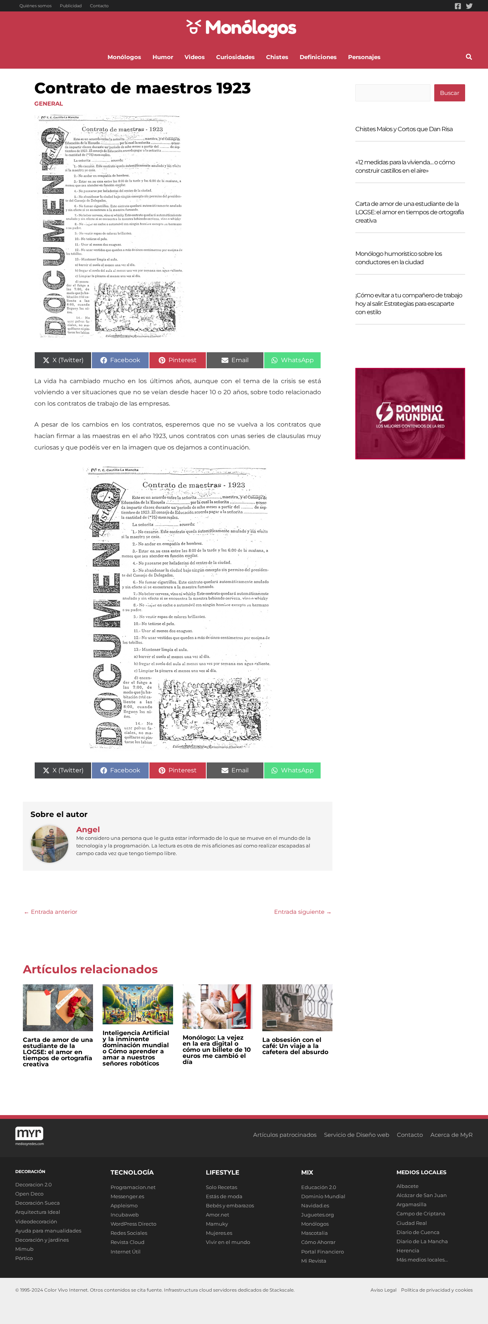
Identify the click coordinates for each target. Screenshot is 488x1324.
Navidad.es (315, 1205)
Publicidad (71, 5)
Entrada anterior (50, 911)
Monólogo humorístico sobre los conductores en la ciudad (398, 258)
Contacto (99, 5)
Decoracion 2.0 (33, 1184)
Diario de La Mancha (422, 1241)
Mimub (24, 1249)
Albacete (407, 1186)
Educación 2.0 (318, 1187)
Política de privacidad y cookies (437, 1290)
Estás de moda (224, 1196)
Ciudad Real (411, 1223)
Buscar (449, 92)
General (48, 103)
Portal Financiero (322, 1252)
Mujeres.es (219, 1233)
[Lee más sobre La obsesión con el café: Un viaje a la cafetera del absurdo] (297, 1007)
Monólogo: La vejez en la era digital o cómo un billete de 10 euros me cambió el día (217, 1050)
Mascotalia (314, 1233)
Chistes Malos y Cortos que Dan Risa (404, 129)
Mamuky (217, 1224)
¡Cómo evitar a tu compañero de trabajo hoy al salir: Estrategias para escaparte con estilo (408, 304)
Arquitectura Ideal (37, 1212)
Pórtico (24, 1258)
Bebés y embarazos (230, 1205)
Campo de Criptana (420, 1213)
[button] (469, 58)
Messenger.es (127, 1196)
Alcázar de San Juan (421, 1195)
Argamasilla (411, 1204)
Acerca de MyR (451, 1134)
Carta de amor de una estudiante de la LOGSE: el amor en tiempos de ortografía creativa (58, 1052)
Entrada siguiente (303, 911)
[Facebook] (457, 6)
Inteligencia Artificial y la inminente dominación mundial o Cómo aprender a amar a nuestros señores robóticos (136, 1048)
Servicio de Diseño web (356, 1134)
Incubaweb (125, 1215)
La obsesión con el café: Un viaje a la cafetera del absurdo (295, 1046)
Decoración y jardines (42, 1240)
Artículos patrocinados (284, 1134)
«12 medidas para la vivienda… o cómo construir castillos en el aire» (405, 166)
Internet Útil (126, 1252)
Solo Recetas (221, 1187)
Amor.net (217, 1215)
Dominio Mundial (323, 1196)
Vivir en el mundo (228, 1242)
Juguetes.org (317, 1215)
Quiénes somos (35, 5)
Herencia (407, 1250)
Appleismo (124, 1205)
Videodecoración (36, 1221)
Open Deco (29, 1194)
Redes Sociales (129, 1233)
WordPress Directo (133, 1224)
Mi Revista (313, 1261)
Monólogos (315, 1224)
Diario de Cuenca (418, 1232)
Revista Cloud (127, 1242)
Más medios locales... (422, 1260)
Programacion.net (133, 1187)
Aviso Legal (383, 1290)
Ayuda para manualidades (48, 1231)
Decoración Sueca (37, 1203)
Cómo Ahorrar (318, 1242)
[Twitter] (469, 6)
